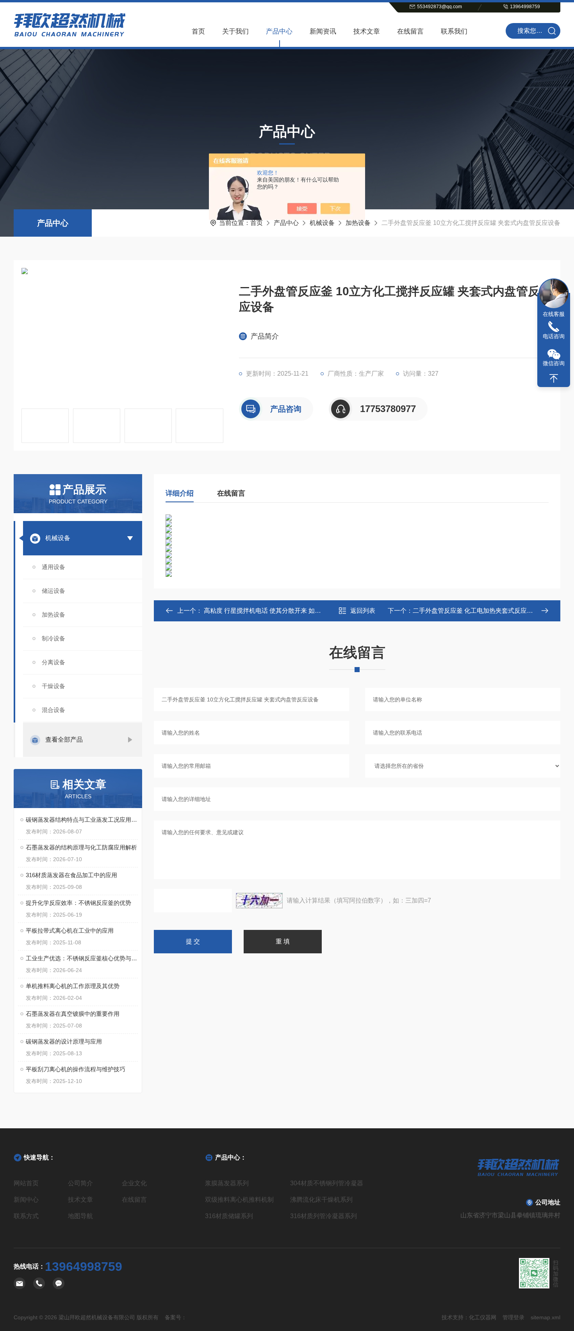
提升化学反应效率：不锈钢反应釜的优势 (78, 902)
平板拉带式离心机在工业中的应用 (70, 930)
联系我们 (454, 31)
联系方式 (26, 1216)
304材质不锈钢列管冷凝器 (326, 1183)
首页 (198, 31)
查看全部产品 (64, 739)
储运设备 (53, 590)
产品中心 (279, 31)
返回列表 (362, 610)
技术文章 (366, 31)
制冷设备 (53, 638)
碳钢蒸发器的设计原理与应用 (64, 1041)
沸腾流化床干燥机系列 (321, 1199)
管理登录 (513, 1317)
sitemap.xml (545, 1317)
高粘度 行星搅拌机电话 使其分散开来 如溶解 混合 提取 (278, 610)
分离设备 (53, 662)
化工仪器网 (482, 1317)
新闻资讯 (323, 31)
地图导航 (80, 1216)
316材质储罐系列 (229, 1216)
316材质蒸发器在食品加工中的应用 (71, 875)
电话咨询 (554, 336)
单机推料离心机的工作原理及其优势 (72, 986)
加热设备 (358, 222)
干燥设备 (53, 686)
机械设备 (322, 222)
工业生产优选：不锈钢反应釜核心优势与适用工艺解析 (82, 958)
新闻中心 (26, 1199)
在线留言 (410, 31)
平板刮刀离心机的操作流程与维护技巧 (75, 1069)
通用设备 (53, 567)
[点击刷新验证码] (259, 900)
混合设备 (53, 710)
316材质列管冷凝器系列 (323, 1216)
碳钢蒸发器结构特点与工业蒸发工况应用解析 (82, 819)
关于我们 (235, 31)
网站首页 (26, 1183)
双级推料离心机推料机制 (239, 1199)
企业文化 (134, 1183)
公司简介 (80, 1183)
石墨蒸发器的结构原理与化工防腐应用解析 (81, 847)
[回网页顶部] (553, 378)
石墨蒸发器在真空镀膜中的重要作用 (72, 1013)
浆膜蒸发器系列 (227, 1183)
